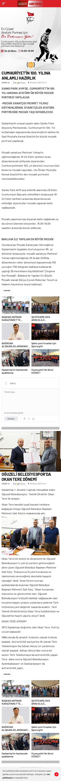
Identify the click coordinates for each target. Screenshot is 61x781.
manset (7, 290)
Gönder (11, 418)
